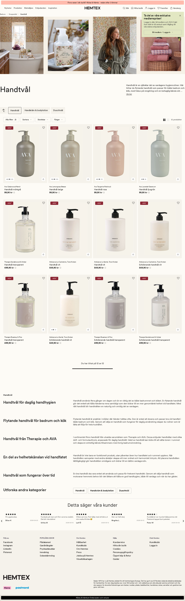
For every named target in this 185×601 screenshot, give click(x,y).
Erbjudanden (40, 8)
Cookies (117, 549)
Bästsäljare (28, 8)
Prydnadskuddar (47, 549)
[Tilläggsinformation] (13, 193)
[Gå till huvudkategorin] (3, 110)
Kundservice (119, 542)
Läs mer (129, 94)
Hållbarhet (81, 542)
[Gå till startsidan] (92, 8)
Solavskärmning (47, 555)
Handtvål (14, 110)
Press (78, 552)
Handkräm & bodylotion (36, 110)
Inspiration (52, 8)
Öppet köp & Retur (122, 555)
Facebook (7, 542)
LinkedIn (7, 549)
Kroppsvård (13, 14)
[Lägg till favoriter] (43, 127)
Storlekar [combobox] (41, 119)
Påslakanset (45, 542)
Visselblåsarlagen (84, 559)
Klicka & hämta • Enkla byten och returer (92, 598)
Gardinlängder (46, 545)
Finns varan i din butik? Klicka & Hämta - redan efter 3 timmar (93, 3)
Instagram (8, 545)
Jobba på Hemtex (84, 555)
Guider (116, 559)
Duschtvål (58, 110)
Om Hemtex (82, 549)
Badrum (3, 14)
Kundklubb (81, 545)
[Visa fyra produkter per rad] (164, 119)
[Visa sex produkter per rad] (168, 119)
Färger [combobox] (57, 119)
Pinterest (7, 552)
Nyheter (8, 8)
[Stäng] (180, 15)
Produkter (18, 8)
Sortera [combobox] (25, 119)
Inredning (44, 552)
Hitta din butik (119, 545)
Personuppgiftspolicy (123, 552)
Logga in (153, 545)
